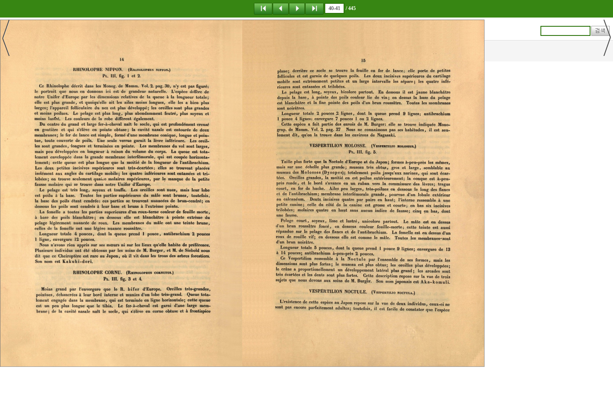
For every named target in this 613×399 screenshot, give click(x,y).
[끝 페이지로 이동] (314, 8)
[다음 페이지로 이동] (297, 8)
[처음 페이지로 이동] (263, 8)
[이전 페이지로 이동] (281, 8)
